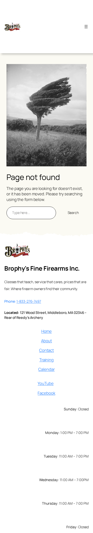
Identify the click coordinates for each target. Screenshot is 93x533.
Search (73, 212)
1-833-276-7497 (28, 301)
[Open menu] (86, 26)
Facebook (46, 393)
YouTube (45, 383)
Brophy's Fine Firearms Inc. (42, 268)
